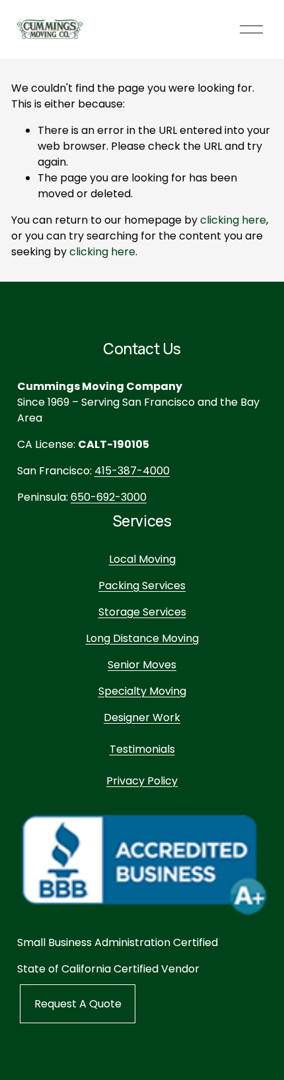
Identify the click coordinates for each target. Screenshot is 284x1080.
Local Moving (142, 559)
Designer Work (142, 717)
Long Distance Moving (142, 638)
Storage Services (142, 611)
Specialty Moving (142, 691)
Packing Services (142, 585)
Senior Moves (142, 664)
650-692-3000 (109, 497)
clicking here (233, 220)
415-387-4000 (132, 470)
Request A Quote (78, 1003)
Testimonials (142, 749)
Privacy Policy (142, 780)
